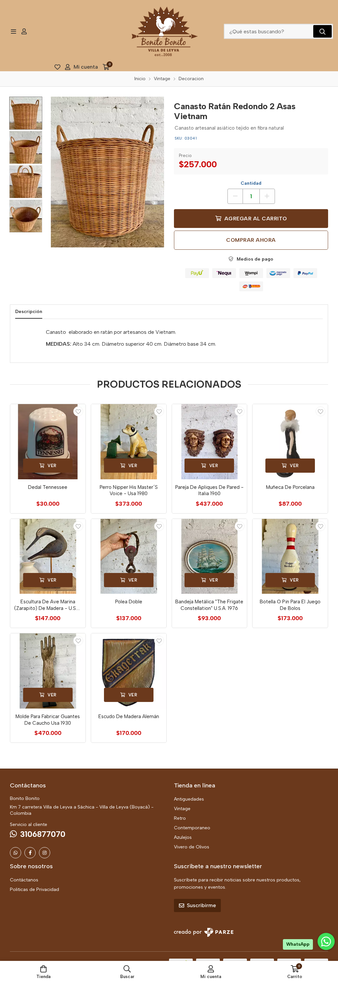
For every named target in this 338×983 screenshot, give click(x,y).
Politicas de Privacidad (34, 889)
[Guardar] (78, 411)
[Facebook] (30, 852)
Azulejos (183, 837)
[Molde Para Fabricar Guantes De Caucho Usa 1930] (47, 671)
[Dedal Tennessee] (47, 441)
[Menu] (13, 31)
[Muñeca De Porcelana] (290, 441)
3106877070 (42, 834)
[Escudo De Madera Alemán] (128, 671)
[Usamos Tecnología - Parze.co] (203, 932)
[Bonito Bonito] (164, 31)
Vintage (182, 808)
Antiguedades (189, 799)
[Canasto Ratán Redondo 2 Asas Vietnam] (107, 172)
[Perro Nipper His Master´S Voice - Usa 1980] (128, 441)
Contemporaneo (192, 828)
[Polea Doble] (128, 556)
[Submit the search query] (322, 31)
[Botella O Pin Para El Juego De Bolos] (290, 556)
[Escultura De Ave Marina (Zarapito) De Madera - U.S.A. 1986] (47, 556)
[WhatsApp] (15, 852)
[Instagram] (44, 852)
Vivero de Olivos (191, 847)
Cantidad (251, 183)
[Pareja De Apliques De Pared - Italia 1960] (209, 441)
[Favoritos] (57, 67)
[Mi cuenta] (24, 31)
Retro (180, 818)
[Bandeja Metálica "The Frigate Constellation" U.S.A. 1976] (209, 556)
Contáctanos (24, 880)
